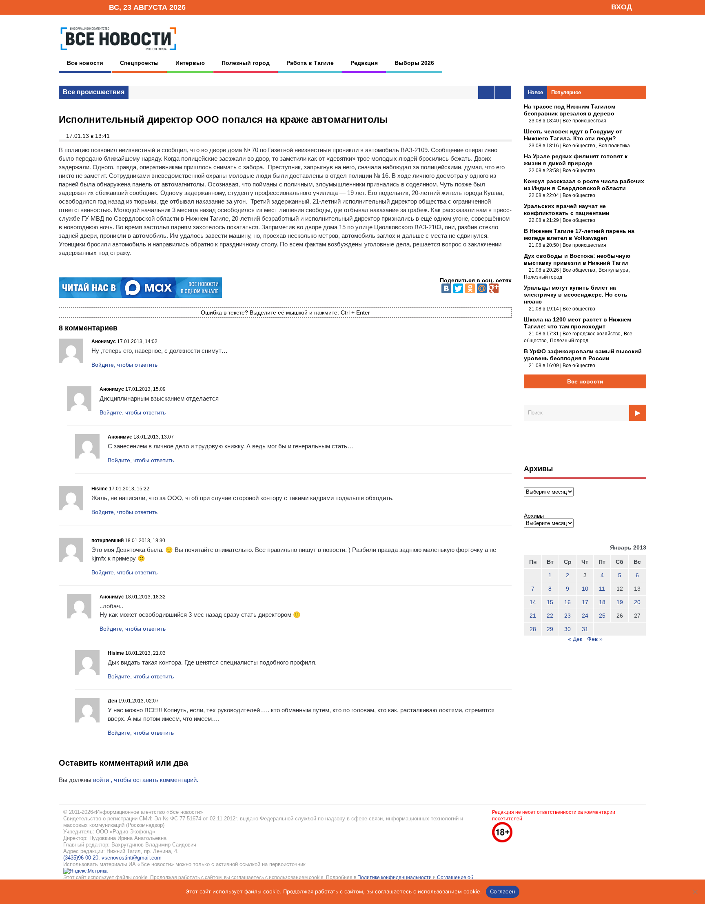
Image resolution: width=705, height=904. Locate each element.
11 (602, 588)
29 (550, 629)
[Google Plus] (494, 288)
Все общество (579, 145)
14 (533, 602)
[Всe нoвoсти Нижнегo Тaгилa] (118, 52)
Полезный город (246, 63)
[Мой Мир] (482, 288)
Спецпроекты (139, 63)
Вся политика (614, 145)
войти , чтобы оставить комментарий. (145, 779)
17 (585, 602)
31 (585, 629)
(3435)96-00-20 (80, 858)
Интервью (190, 63)
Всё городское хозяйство (592, 334)
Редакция (364, 63)
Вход (621, 7)
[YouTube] (89, 6)
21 (533, 615)
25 (602, 615)
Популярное (566, 92)
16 (567, 602)
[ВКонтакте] (446, 288)
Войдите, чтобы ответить (124, 364)
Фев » (595, 639)
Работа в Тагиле (310, 63)
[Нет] (695, 892)
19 (619, 602)
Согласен (502, 891)
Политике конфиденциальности (395, 877)
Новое (535, 92)
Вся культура (613, 270)
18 (602, 602)
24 (585, 615)
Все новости (85, 63)
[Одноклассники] (470, 288)
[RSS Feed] (76, 6)
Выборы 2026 (414, 63)
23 (567, 615)
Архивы (534, 515)
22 (550, 615)
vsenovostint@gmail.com (132, 858)
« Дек (575, 639)
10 (585, 588)
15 (550, 602)
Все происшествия (93, 92)
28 (533, 629)
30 (567, 629)
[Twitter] (458, 288)
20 (637, 602)
